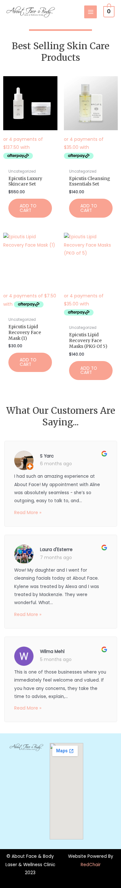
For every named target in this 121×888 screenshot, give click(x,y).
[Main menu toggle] (90, 11)
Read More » (27, 512)
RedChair (91, 865)
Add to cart (28, 208)
